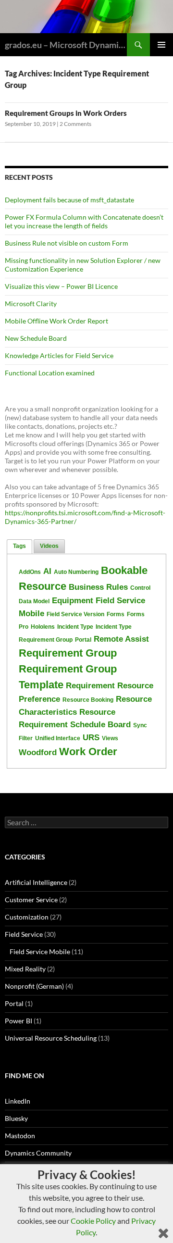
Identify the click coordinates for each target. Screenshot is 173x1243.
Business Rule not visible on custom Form (66, 243)
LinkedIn (17, 1101)
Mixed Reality (25, 969)
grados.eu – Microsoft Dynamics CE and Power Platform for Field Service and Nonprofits (66, 44)
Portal (14, 1003)
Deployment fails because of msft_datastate (69, 200)
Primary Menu (161, 44)
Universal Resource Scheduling (51, 1038)
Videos (49, 546)
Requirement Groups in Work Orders (66, 113)
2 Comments (75, 123)
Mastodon (20, 1135)
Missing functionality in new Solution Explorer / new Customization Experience (83, 264)
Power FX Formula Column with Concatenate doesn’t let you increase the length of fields (84, 221)
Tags (19, 546)
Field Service (24, 934)
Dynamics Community (38, 1153)
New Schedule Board (36, 338)
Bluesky (16, 1118)
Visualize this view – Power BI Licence (61, 286)
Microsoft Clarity (31, 303)
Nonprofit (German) (34, 986)
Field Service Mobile (40, 951)
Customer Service (31, 899)
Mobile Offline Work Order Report (56, 321)
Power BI (18, 1021)
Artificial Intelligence (36, 882)
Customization (27, 917)
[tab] (19, 546)
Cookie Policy (93, 1220)
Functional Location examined (50, 373)
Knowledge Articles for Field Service (59, 355)
